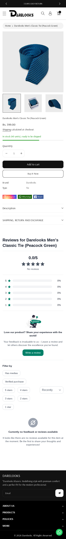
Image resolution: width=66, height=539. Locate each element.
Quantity (8, 146)
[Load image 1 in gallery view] (12, 103)
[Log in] (50, 13)
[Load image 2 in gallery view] (33, 103)
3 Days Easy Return (33, 3)
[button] (6, 13)
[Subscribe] (59, 493)
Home (8, 25)
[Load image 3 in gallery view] (54, 103)
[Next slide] (59, 3)
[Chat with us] (59, 532)
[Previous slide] (6, 3)
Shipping (7, 129)
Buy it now (33, 173)
